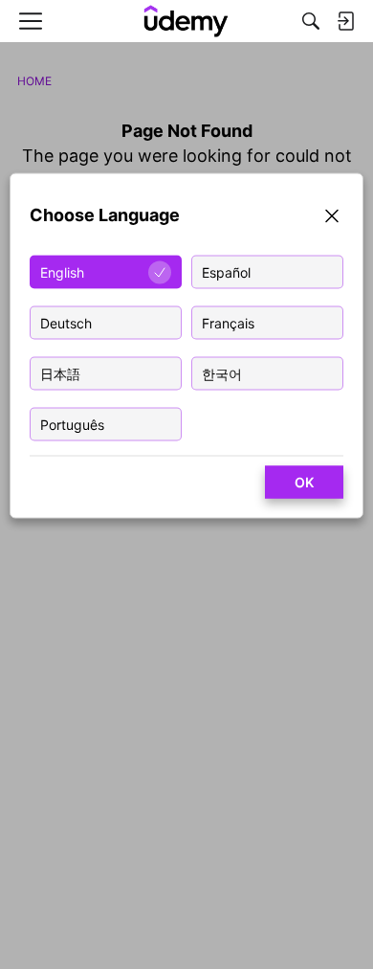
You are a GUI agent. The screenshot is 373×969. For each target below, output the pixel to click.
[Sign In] (345, 21)
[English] (186, 21)
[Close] (331, 219)
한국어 (222, 374)
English (62, 272)
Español (226, 272)
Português (72, 425)
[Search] (311, 21)
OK (304, 482)
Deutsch (66, 323)
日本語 (60, 374)
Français (228, 323)
